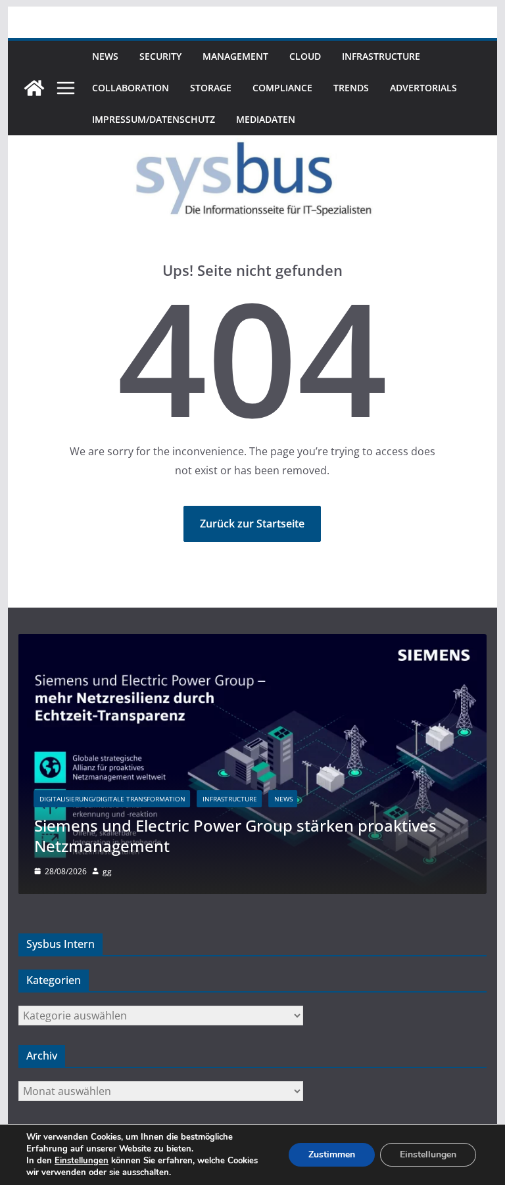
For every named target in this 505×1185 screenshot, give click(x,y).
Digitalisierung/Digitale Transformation (112, 798)
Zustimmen (331, 1154)
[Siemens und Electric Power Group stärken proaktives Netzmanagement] (252, 642)
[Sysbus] (34, 88)
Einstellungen (81, 1161)
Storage (210, 87)
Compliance (282, 87)
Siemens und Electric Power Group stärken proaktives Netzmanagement (235, 836)
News (105, 56)
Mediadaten (265, 119)
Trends (351, 87)
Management (235, 56)
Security (160, 56)
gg (107, 871)
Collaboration (130, 87)
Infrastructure (381, 56)
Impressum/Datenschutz (153, 119)
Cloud (305, 56)
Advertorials (423, 87)
